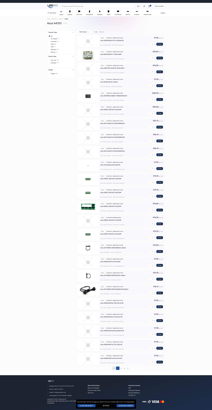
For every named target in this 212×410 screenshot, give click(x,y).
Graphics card (147, 14)
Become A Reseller (93, 388)
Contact (163, 13)
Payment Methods (134, 393)
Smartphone (89, 14)
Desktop (70, 14)
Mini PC (128, 14)
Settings (106, 406)
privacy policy (130, 402)
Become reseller (159, 6)
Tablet (108, 14)
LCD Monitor (118, 14)
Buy (161, 44)
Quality (50, 69)
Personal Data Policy (94, 390)
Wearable (99, 14)
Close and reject (86, 406)
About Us (90, 393)
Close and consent (125, 406)
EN (138, 6)
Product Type (52, 32)
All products (53, 13)
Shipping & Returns (134, 390)
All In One (79, 14)
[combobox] (97, 6)
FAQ (129, 388)
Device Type (52, 56)
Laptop (61, 14)
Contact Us (131, 395)
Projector (136, 14)
